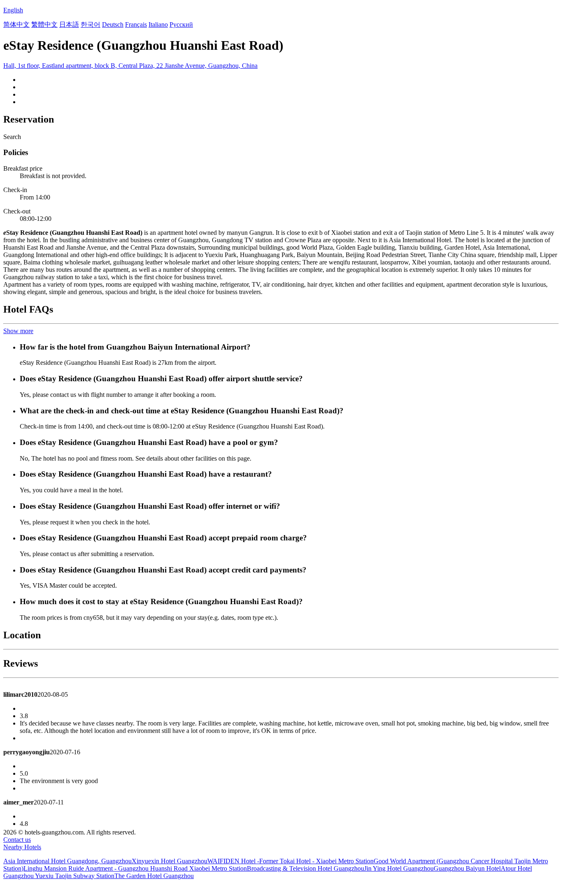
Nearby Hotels (22, 847)
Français (136, 24)
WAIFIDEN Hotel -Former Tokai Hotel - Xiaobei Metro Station (290, 861)
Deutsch (112, 24)
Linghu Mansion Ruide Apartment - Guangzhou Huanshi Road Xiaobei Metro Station (135, 868)
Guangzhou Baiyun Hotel (467, 868)
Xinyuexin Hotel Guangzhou (169, 861)
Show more (18, 330)
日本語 (69, 24)
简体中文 (16, 24)
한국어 (90, 24)
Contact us (17, 839)
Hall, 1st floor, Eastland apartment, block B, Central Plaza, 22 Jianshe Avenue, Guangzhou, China (130, 65)
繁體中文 (44, 24)
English (13, 10)
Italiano (158, 24)
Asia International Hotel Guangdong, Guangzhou (67, 861)
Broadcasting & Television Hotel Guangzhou (305, 868)
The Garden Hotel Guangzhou (154, 875)
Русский (181, 24)
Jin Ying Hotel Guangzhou (399, 868)
